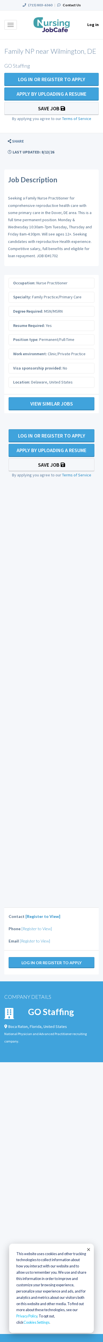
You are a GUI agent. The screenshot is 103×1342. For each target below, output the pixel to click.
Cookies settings (36, 1322)
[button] (15, 141)
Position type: (25, 339)
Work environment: (30, 353)
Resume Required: (29, 325)
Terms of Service (76, 118)
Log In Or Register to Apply (51, 79)
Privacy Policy (26, 1316)
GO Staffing (51, 1011)
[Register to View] (42, 916)
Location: (21, 382)
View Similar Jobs (51, 403)
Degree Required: (28, 311)
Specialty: (22, 296)
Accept (88, 1249)
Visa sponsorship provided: (37, 368)
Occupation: (24, 282)
